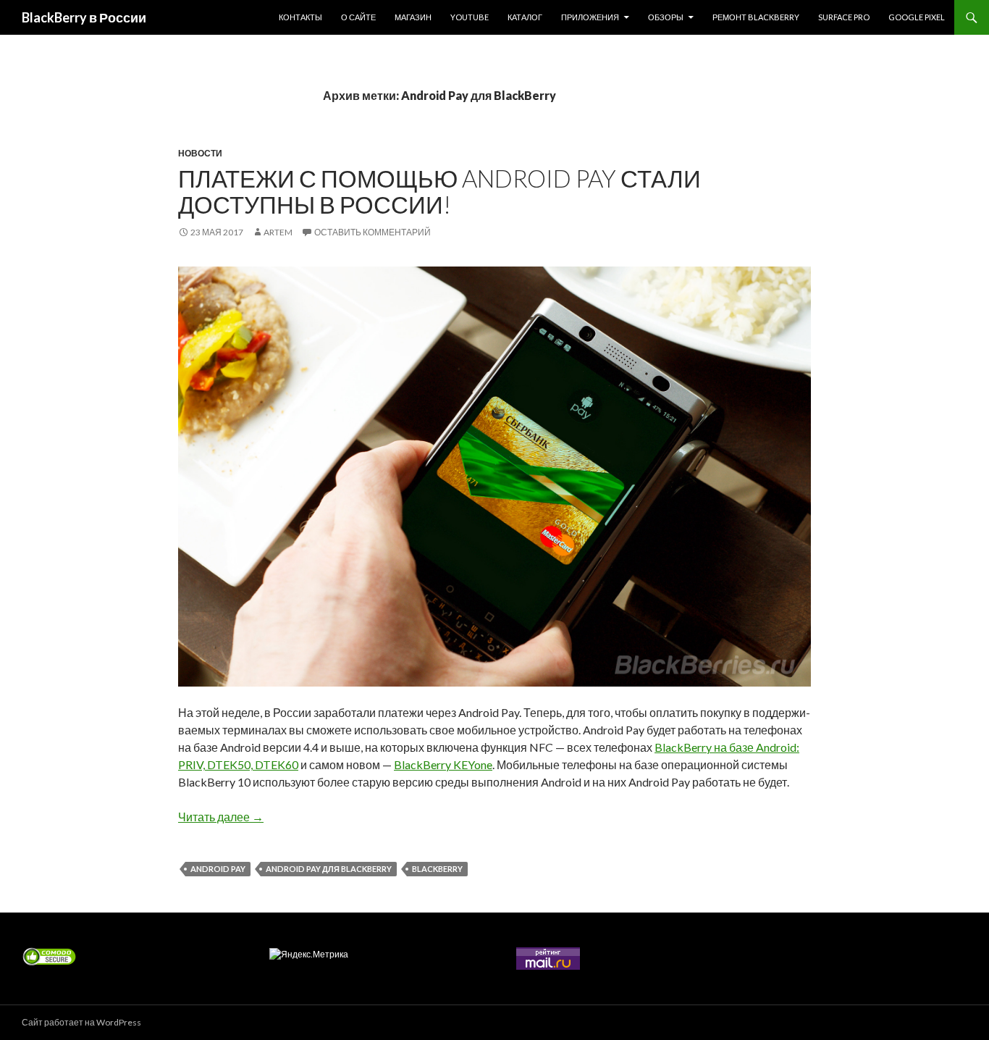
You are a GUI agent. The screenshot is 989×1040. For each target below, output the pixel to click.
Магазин (413, 17)
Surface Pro (844, 17)
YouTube (469, 17)
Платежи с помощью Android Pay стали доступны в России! (439, 191)
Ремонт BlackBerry (755, 17)
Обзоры (665, 17)
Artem (278, 232)
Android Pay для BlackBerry (329, 868)
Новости (200, 153)
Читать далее (221, 816)
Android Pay (217, 868)
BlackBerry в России (84, 17)
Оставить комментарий (372, 232)
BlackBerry (437, 868)
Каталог (525, 17)
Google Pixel (916, 17)
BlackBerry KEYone (443, 764)
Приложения (590, 17)
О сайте (358, 17)
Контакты (300, 17)
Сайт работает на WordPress (81, 1022)
